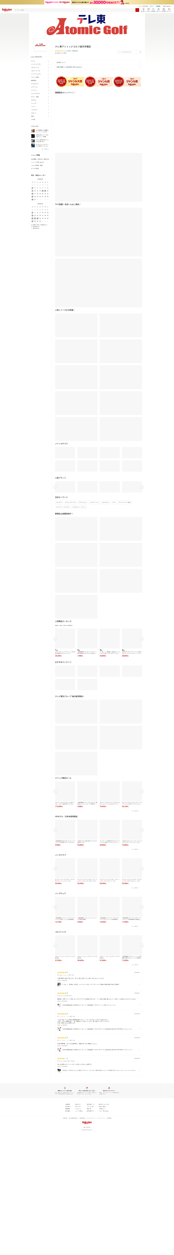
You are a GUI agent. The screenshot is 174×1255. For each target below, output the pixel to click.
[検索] (137, 10)
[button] (167, 6)
